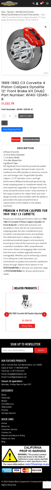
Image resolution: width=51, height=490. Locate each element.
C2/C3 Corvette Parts (11, 267)
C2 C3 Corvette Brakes (14, 270)
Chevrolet (10, 12)
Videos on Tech (8, 438)
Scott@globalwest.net (17, 377)
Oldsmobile (6, 407)
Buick (3, 394)
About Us (5, 426)
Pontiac (4, 410)
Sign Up (41, 350)
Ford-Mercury (7, 404)
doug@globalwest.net (17, 374)
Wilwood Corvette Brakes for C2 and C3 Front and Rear (20, 14)
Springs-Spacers (8, 413)
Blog (3, 441)
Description (16, 139)
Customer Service (9, 429)
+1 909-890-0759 (21, 368)
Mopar (4, 401)
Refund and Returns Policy (13, 435)
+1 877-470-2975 (17, 371)
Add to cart (26, 116)
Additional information (31, 139)
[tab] (16, 139)
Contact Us (6, 432)
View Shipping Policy (12, 129)
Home (3, 12)
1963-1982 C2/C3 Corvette (24, 12)
